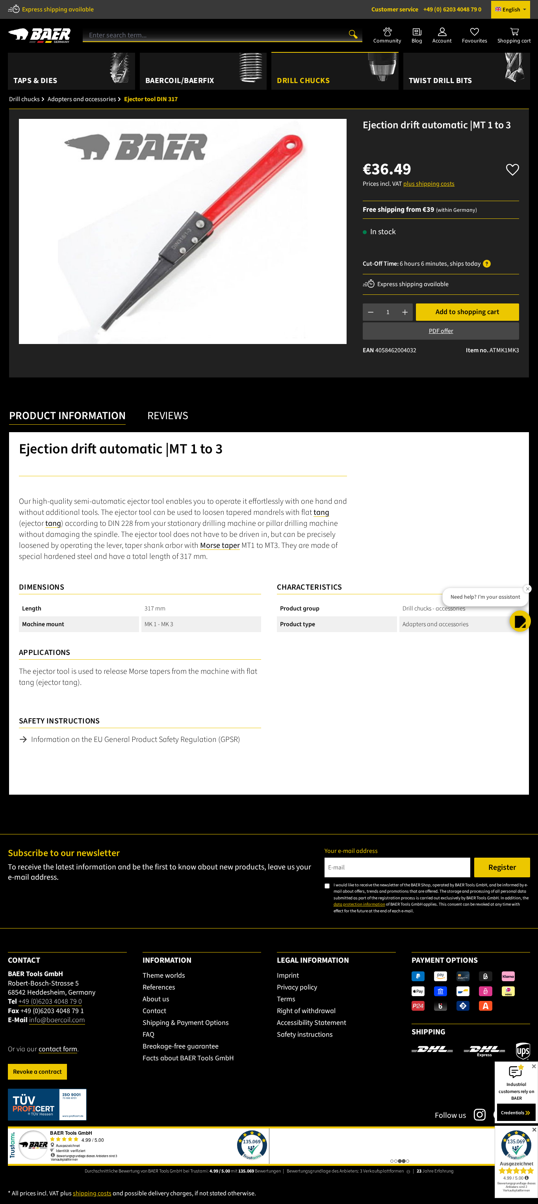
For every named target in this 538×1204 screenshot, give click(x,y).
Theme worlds (164, 975)
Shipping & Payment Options (186, 1023)
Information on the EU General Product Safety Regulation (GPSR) (135, 739)
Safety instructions (305, 1034)
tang (321, 512)
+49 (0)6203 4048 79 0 (50, 1001)
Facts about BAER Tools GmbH (188, 1058)
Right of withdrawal (306, 1011)
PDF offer (441, 331)
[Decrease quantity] (371, 312)
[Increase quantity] (405, 312)
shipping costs (92, 1193)
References (159, 987)
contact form (58, 1049)
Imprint (288, 975)
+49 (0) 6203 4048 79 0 (426, 9)
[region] (183, 231)
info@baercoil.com (57, 1020)
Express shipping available (58, 9)
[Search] (353, 33)
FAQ (148, 1034)
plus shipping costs (429, 183)
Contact (154, 1011)
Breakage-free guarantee (181, 1046)
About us (156, 999)
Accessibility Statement (311, 1023)
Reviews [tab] (167, 415)
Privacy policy (297, 987)
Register (502, 867)
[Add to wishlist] (512, 167)
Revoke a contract (37, 1071)
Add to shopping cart (467, 312)
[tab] (67, 418)
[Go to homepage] (39, 32)
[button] (520, 621)
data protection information (359, 904)
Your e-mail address (351, 851)
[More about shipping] (471, 1051)
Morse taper (220, 545)
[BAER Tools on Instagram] (476, 1115)
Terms (286, 999)
